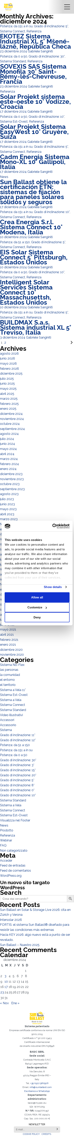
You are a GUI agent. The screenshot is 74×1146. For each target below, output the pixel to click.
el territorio (8, 685)
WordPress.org (11, 875)
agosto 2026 (9, 353)
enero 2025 (8, 409)
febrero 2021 (9, 640)
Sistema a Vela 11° (13, 690)
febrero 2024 (9, 464)
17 (6, 987)
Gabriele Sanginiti (40, 51)
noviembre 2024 (12, 419)
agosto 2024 (9, 434)
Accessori (7, 720)
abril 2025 (7, 394)
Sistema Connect (12, 31)
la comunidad (10, 675)
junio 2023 (7, 504)
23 (2, 992)
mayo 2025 (8, 388)
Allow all (37, 597)
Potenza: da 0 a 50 (13, 56)
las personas (9, 670)
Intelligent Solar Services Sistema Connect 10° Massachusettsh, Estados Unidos (26, 292)
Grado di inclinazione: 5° (51, 26)
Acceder (6, 860)
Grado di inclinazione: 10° (46, 116)
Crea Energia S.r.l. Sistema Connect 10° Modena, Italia (31, 227)
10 (6, 981)
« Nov (4, 1003)
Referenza (33, 31)
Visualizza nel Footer (15, 820)
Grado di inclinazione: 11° (17, 735)
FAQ (3, 845)
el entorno (7, 680)
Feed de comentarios (15, 870)
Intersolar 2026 (11, 920)
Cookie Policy (31, 1134)
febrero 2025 (9, 404)
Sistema (6, 730)
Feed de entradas (12, 865)
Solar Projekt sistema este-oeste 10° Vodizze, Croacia (35, 101)
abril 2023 (7, 514)
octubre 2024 (10, 424)
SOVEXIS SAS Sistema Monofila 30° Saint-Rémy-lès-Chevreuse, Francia (33, 74)
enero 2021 (8, 644)
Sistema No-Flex (12, 665)
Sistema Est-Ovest (14, 121)
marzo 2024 (9, 459)
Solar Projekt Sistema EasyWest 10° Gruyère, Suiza (34, 131)
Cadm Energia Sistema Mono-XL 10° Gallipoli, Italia (34, 161)
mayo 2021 (8, 629)
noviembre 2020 (12, 654)
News (4, 177)
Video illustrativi (11, 715)
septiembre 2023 (12, 489)
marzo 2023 (9, 519)
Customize (34, 607)
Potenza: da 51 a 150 (15, 242)
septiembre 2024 (12, 429)
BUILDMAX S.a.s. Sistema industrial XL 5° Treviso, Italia (35, 327)
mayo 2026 (8, 363)
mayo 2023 (8, 509)
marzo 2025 (9, 399)
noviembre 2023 (12, 479)
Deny (37, 617)
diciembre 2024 (11, 414)
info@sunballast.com (41, 1087)
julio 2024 (7, 439)
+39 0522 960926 (39, 1083)
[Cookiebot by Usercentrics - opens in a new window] (52, 526)
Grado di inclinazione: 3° (17, 765)
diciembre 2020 (11, 650)
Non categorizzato (13, 850)
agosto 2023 (9, 494)
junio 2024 (7, 444)
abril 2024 (7, 454)
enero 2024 (8, 469)
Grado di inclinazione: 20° (18, 775)
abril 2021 (7, 634)
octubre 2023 (10, 484)
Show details (53, 587)
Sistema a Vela (10, 700)
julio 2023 (7, 499)
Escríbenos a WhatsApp (37, 1091)
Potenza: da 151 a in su (16, 26)
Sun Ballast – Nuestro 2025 (19, 945)
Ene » (15, 1003)
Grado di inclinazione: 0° (17, 790)
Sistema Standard (13, 61)
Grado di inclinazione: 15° (18, 770)
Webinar (6, 840)
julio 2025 (7, 378)
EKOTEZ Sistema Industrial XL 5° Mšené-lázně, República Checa (35, 41)
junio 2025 (7, 383)
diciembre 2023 (11, 474)
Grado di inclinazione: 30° (47, 56)
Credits (46, 1134)
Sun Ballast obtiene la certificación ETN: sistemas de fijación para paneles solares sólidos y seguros (33, 192)
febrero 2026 (9, 368)
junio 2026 (7, 358)
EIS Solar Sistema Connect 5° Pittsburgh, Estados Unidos (33, 257)
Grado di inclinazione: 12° (18, 740)
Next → (40, 342)
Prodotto (6, 830)
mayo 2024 (8, 449)
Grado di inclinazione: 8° (17, 785)
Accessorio (8, 725)
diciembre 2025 (11, 373)
